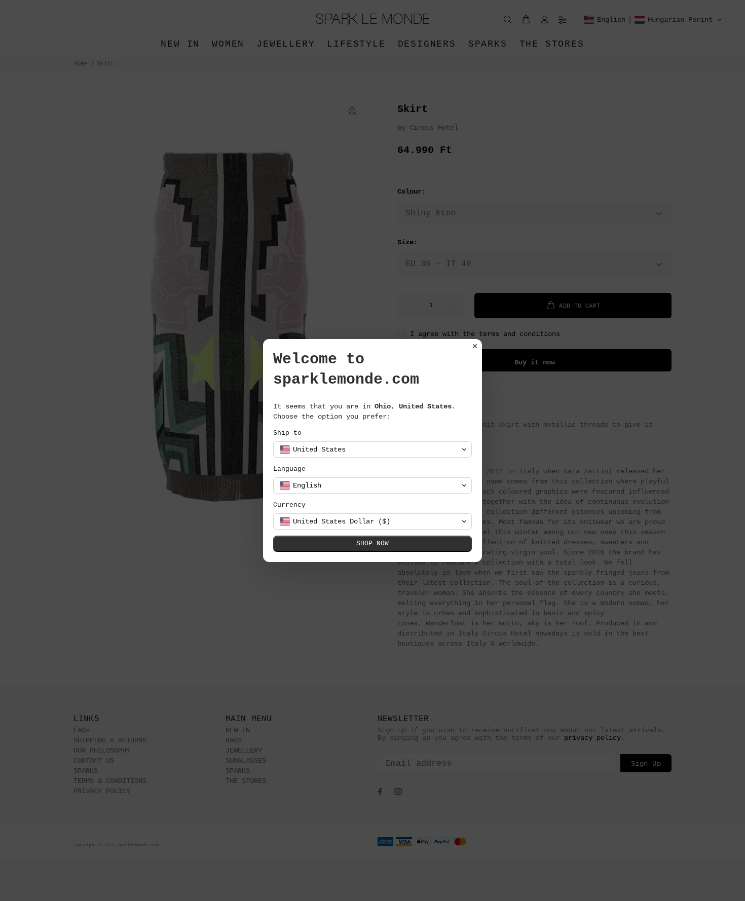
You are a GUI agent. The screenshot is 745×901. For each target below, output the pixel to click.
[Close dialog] (475, 346)
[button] (372, 449)
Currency (289, 505)
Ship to (287, 433)
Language (289, 469)
